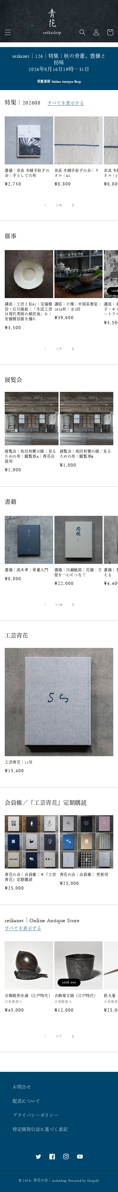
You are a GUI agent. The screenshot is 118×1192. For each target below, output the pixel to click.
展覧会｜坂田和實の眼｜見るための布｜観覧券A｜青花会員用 (30, 456)
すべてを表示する (66, 103)
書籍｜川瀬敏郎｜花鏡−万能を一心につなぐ (78, 572)
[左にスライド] (45, 205)
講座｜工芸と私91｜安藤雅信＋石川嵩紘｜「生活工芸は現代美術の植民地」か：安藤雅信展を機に (29, 311)
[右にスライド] (73, 205)
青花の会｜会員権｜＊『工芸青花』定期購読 (30, 877)
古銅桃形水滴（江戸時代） (28, 996)
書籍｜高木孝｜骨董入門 (26, 570)
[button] (8, 32)
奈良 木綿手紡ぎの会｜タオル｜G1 (76, 173)
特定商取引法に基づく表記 (40, 1129)
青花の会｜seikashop (50, 1181)
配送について (26, 1101)
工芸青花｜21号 (19, 763)
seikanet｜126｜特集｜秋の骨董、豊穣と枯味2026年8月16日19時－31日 (59, 63)
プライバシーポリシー (36, 1115)
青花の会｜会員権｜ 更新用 (84, 875)
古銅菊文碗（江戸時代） (76, 996)
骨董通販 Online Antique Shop (59, 81)
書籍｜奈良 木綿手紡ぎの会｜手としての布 (27, 173)
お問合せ (22, 1087)
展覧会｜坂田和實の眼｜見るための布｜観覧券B (85, 454)
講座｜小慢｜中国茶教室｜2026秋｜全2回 (78, 307)
